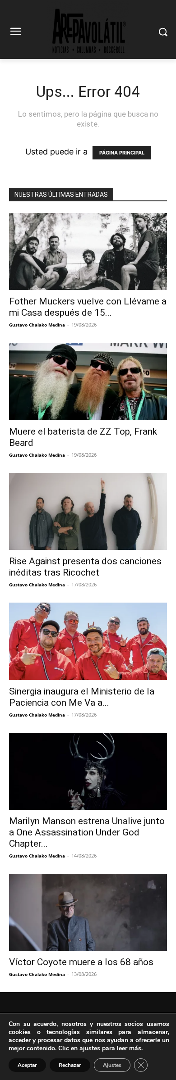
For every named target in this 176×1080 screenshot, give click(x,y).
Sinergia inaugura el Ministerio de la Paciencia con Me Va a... (81, 697)
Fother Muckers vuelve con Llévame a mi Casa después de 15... (88, 307)
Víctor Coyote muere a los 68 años (81, 962)
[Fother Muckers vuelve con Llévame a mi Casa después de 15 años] (88, 251)
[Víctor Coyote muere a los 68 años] (88, 912)
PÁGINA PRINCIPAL (121, 153)
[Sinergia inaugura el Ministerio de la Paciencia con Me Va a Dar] (88, 641)
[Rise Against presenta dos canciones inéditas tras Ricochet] (88, 511)
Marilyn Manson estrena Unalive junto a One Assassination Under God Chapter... (87, 832)
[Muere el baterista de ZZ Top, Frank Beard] (88, 381)
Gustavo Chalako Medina (37, 325)
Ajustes (112, 1065)
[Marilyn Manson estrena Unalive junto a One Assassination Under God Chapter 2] (88, 771)
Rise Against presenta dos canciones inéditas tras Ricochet (85, 567)
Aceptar (27, 1065)
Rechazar (70, 1065)
